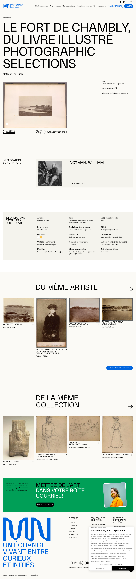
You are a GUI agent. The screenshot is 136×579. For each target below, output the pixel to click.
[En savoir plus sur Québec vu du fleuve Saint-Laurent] (117, 309)
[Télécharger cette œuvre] (41, 132)
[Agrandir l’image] (37, 132)
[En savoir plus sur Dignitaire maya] (18, 438)
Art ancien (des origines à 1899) (111, 237)
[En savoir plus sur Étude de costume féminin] (117, 434)
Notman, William (43, 221)
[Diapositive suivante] (131, 289)
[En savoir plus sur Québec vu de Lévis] (18, 310)
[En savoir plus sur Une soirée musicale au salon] (84, 428)
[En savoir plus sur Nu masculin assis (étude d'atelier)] (51, 434)
